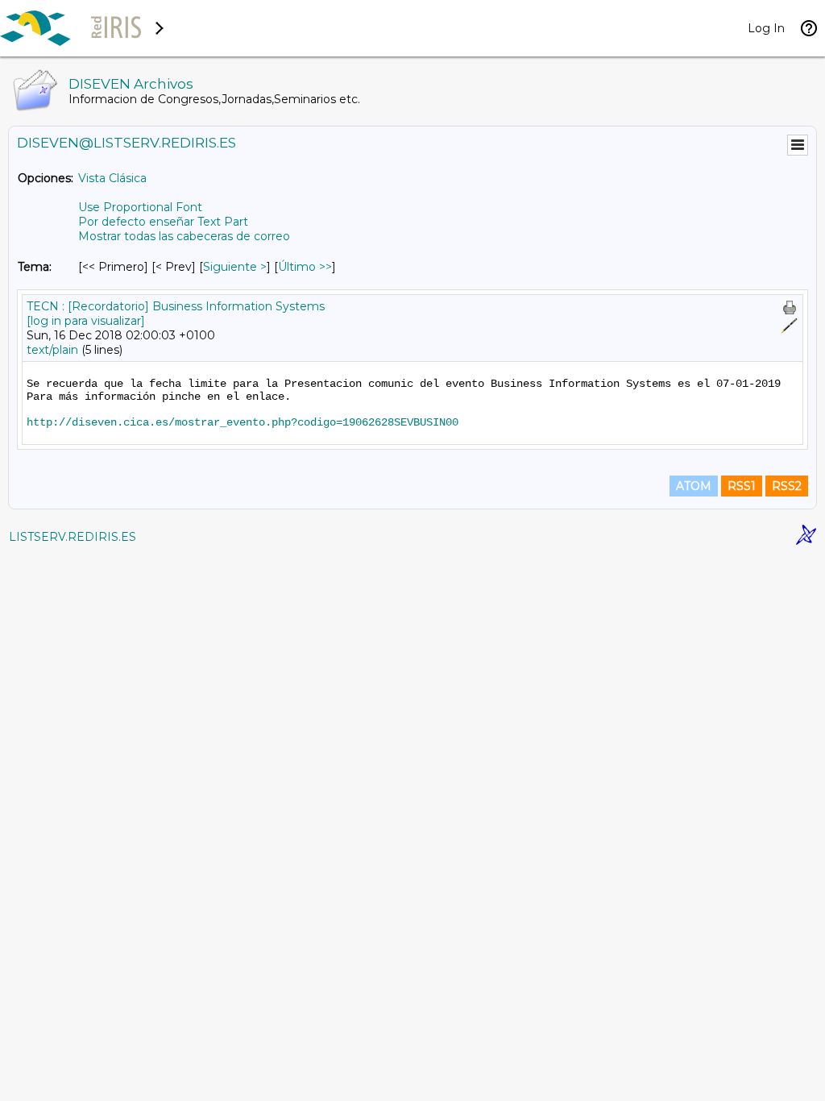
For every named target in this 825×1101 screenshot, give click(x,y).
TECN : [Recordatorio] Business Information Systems (176, 306)
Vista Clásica (112, 178)
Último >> (305, 267)
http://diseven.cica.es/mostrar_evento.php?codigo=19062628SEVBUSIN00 (242, 422)
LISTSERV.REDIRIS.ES (72, 537)
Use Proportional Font (140, 207)
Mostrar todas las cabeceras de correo (184, 236)
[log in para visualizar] (86, 321)
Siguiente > (235, 267)
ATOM (693, 486)
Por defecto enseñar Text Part (163, 221)
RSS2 (787, 486)
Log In (766, 28)
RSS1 (742, 486)
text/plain (52, 350)
